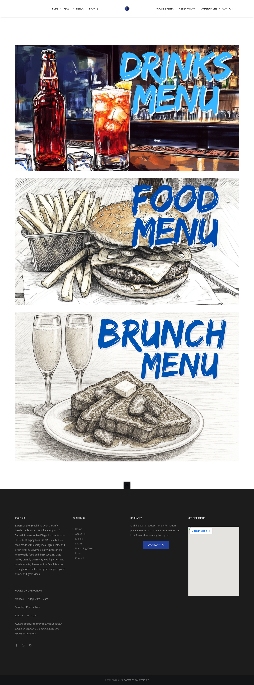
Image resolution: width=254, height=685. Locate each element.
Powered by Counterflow (135, 680)
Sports (78, 543)
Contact (79, 558)
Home (78, 529)
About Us (80, 533)
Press (78, 553)
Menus (79, 538)
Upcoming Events (85, 548)
